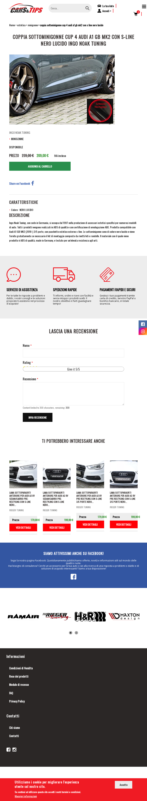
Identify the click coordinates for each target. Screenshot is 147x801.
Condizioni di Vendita (21, 668)
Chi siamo (14, 727)
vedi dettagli (23, 527)
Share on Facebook (19, 183)
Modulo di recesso (19, 684)
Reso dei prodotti (19, 676)
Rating (27, 362)
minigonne (33, 25)
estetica (21, 25)
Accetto (123, 785)
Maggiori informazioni (26, 796)
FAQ (11, 693)
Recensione (29, 379)
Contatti (14, 736)
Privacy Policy (17, 701)
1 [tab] (71, 633)
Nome (26, 345)
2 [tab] (76, 633)
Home (12, 25)
